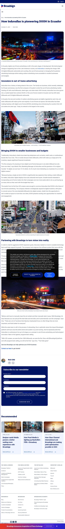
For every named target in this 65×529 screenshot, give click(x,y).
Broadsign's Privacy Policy (29, 392)
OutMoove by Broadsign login (41, 506)
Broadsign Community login (40, 508)
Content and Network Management (6, 474)
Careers (19, 507)
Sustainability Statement (23, 515)
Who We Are (21, 499)
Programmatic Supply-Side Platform (7, 480)
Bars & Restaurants (54, 488)
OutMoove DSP (21, 474)
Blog (2, 17)
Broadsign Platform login (40, 499)
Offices (52, 481)
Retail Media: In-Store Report (40, 474)
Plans (2, 486)
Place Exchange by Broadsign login (41, 503)
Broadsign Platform (5, 468)
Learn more (49, 526)
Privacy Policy (60, 521)
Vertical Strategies (5, 507)
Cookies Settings (15, 275)
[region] (32, 264)
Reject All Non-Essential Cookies (32, 275)
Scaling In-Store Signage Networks (39, 478)
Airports (52, 473)
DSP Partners (21, 472)
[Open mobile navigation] (62, 6)
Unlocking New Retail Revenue (41, 481)
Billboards (52, 468)
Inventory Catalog (22, 477)
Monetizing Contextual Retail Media (41, 484)
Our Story (20, 502)
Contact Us (20, 504)
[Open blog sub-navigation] (2, 12)
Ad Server (3, 470)
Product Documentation (6, 510)
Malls (51, 478)
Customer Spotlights (6, 504)
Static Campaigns (5, 477)
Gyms (51, 483)
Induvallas (41, 68)
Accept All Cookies (49, 275)
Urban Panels (53, 470)
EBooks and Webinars (6, 502)
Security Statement (22, 512)
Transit (52, 475)
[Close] (55, 252)
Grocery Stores (53, 486)
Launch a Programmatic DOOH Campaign (25, 469)
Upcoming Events (22, 510)
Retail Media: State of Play (40, 472)
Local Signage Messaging (7, 483)
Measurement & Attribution (24, 479)
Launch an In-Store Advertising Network (41, 469)
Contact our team (6, 348)
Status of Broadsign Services (8, 512)
